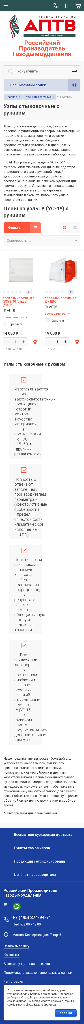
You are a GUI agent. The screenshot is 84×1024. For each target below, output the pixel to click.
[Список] (75, 227)
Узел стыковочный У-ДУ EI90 (61, 299)
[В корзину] (34, 341)
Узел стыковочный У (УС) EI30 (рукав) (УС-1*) (19, 301)
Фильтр (14, 228)
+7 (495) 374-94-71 (32, 917)
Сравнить (16, 324)
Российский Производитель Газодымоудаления (42, 48)
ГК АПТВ (9, 310)
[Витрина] (64, 227)
